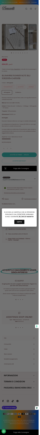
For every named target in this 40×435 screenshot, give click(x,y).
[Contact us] (3, 431)
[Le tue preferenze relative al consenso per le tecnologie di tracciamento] (37, 326)
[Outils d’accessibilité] (37, 408)
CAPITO (19, 222)
